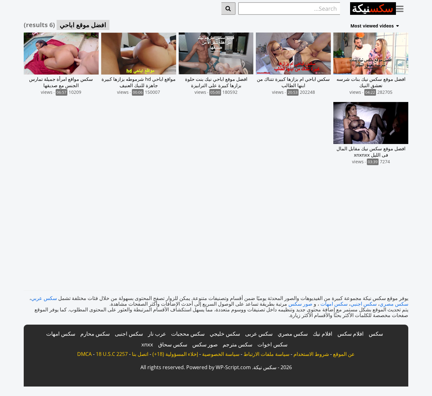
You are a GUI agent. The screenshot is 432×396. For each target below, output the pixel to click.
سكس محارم (95, 333)
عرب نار (157, 333)
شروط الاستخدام (311, 354)
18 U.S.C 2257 (112, 354)
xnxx (147, 344)
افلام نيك (322, 333)
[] (228, 8)
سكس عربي (44, 298)
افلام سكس (350, 333)
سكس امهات (334, 303)
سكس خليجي (225, 333)
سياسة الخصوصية (220, 354)
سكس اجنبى (129, 333)
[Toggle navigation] (402, 7)
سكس (376, 333)
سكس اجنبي (363, 303)
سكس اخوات (272, 344)
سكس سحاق (172, 344)
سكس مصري (394, 303)
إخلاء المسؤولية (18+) (175, 354)
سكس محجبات (188, 333)
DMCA (84, 354)
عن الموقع (344, 354)
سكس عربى (259, 333)
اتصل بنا (140, 354)
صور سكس (300, 303)
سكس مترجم (237, 344)
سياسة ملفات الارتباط (266, 354)
